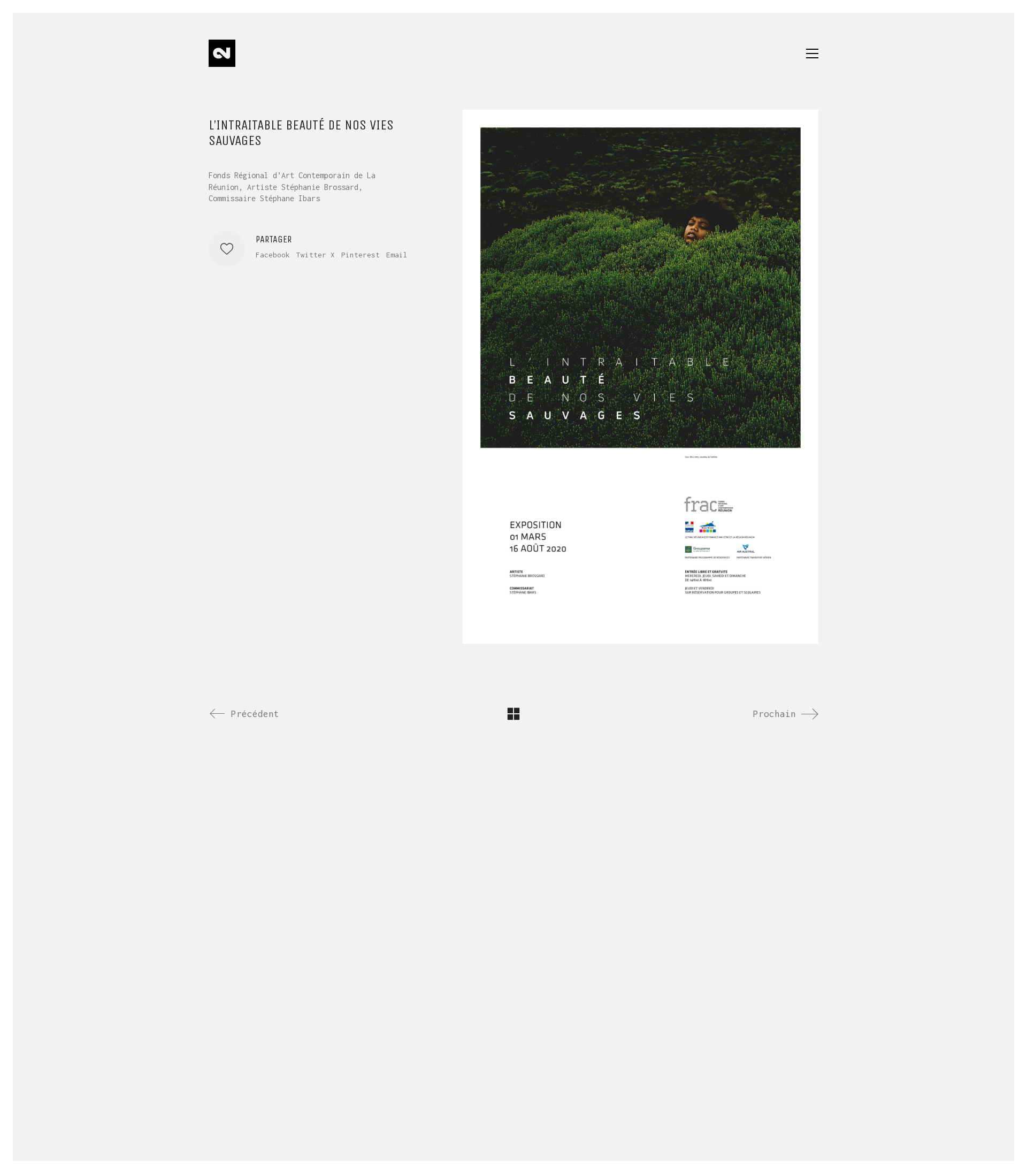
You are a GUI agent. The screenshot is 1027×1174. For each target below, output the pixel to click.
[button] (812, 53)
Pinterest (360, 254)
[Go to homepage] (222, 53)
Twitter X (315, 254)
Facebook (273, 254)
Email (397, 254)
